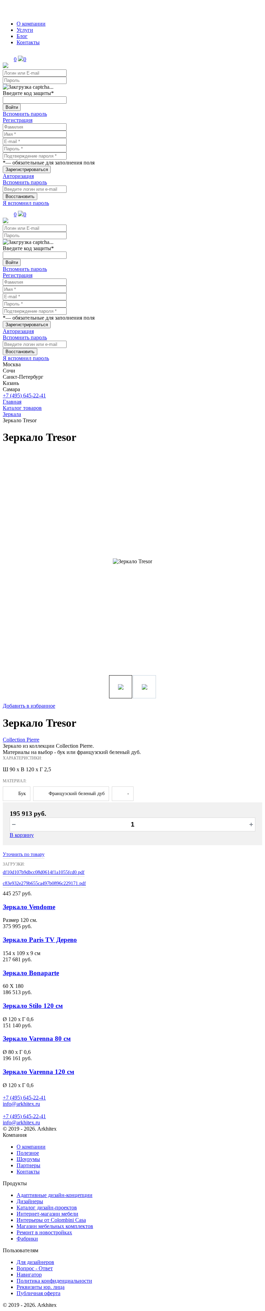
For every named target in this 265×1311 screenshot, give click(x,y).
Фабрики (27, 1239)
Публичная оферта (38, 1293)
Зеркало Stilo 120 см (33, 1005)
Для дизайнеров (35, 1262)
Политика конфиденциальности (54, 1281)
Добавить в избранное (29, 706)
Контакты (28, 42)
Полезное (28, 1153)
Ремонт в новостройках (44, 1232)
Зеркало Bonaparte (31, 973)
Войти (12, 107)
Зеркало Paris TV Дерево (40, 939)
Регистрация (17, 120)
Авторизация (18, 176)
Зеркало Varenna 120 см (38, 1071)
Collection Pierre (21, 740)
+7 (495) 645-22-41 (24, 395)
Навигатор (29, 1274)
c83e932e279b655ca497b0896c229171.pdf (44, 883)
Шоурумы (28, 1159)
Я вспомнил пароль (26, 203)
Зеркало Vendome (29, 907)
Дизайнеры (30, 1201)
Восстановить (20, 196)
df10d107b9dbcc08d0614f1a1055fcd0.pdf (44, 872)
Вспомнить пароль (25, 114)
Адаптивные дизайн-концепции (54, 1195)
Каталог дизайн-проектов (47, 1207)
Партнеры (28, 1165)
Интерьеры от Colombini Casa (51, 1220)
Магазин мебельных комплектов (55, 1226)
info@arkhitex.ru (21, 1104)
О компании (31, 24)
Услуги (25, 30)
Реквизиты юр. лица (41, 1287)
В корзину (22, 835)
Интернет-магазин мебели (47, 1214)
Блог (22, 36)
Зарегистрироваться (27, 169)
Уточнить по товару (24, 854)
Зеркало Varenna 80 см (37, 1038)
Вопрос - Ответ (35, 1268)
